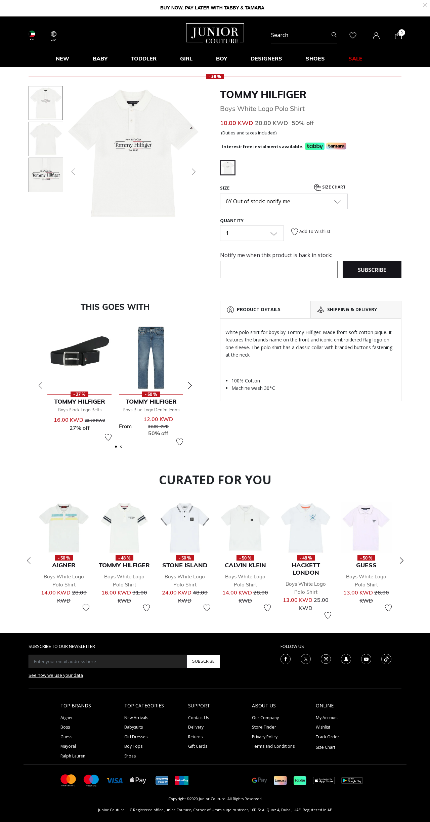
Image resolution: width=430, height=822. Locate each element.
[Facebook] (286, 658)
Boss (65, 727)
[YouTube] (366, 658)
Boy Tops (133, 746)
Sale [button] (355, 58)
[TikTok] (386, 658)
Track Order (327, 737)
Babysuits (133, 727)
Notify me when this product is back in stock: (276, 255)
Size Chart (333, 187)
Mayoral (68, 746)
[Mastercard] (68, 779)
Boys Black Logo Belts (79, 409)
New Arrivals (136, 718)
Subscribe (203, 661)
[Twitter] (306, 658)
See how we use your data (56, 675)
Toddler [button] (144, 58)
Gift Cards (197, 746)
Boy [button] (221, 58)
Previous (40, 385)
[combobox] (304, 35)
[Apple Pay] (138, 779)
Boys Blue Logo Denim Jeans (151, 409)
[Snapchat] (346, 658)
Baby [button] (100, 58)
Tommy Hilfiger (263, 94)
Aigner (66, 718)
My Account (327, 718)
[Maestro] (91, 779)
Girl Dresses (135, 737)
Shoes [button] (315, 58)
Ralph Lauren (72, 756)
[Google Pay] (259, 779)
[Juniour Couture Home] (215, 32)
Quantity (232, 220)
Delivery (196, 727)
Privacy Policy (264, 737)
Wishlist (323, 727)
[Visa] (114, 780)
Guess (66, 737)
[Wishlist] (108, 437)
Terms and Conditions (273, 746)
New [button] (62, 58)
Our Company (265, 718)
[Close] (425, 4)
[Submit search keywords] (334, 35)
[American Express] (162, 779)
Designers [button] (266, 58)
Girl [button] (186, 58)
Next (190, 385)
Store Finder (264, 727)
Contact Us (198, 718)
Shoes (130, 756)
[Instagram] (326, 658)
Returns (195, 737)
